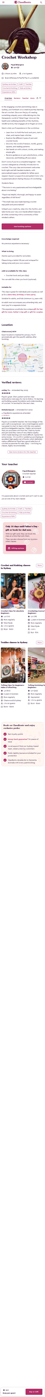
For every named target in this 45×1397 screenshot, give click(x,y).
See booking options (22, 226)
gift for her (38, 309)
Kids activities (25, 88)
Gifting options (16, 548)
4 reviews (5, 415)
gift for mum (7, 312)
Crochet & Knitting (9, 88)
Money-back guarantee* (18, 739)
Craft (21, 84)
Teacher (25, 98)
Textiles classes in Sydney (14, 642)
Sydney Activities (9, 84)
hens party (31, 295)
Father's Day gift (20, 312)
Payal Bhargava (17, 65)
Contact (28, 482)
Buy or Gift (34, 1392)
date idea (12, 295)
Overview (8, 98)
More (32, 98)
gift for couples (36, 312)
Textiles (28, 84)
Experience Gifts (8, 92)
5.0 (7, 1390)
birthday (20, 295)
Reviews (17, 98)
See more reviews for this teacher (22, 452)
